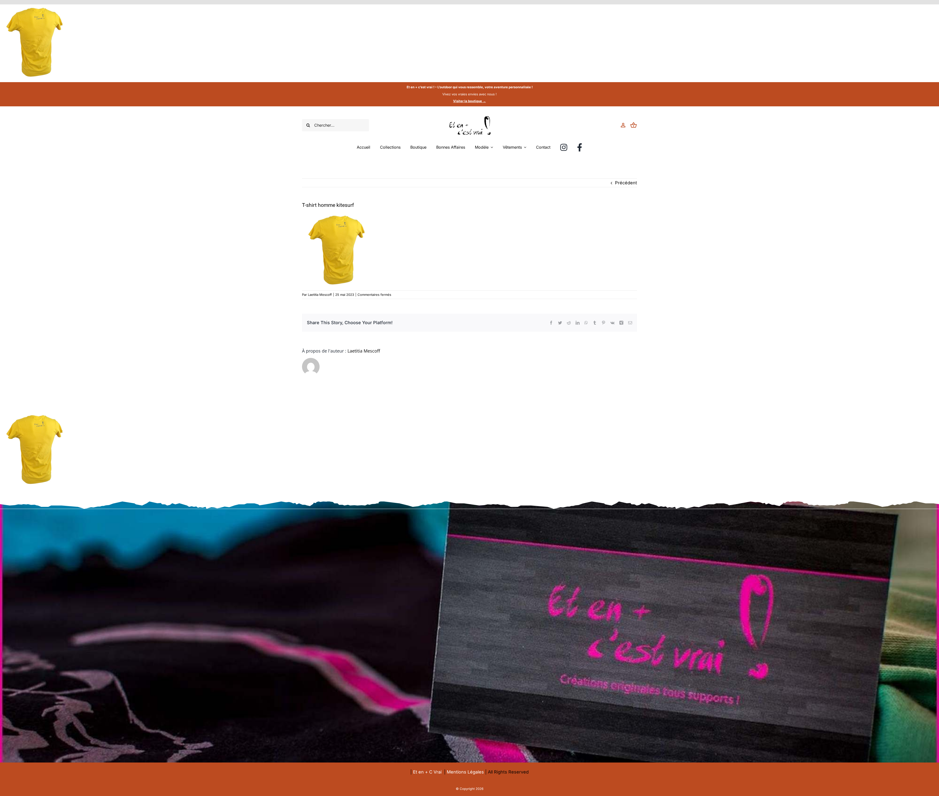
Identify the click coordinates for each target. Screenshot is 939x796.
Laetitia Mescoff (320, 295)
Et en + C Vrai (427, 771)
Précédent (626, 182)
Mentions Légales (465, 771)
